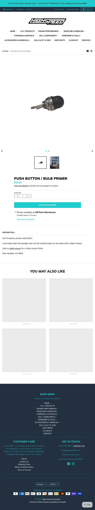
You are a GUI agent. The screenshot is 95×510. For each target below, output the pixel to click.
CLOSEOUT (47, 431)
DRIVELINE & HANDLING (47, 411)
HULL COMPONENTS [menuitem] (48, 36)
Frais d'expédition (21, 186)
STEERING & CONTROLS (47, 414)
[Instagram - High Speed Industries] (91, 51)
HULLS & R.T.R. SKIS (47, 425)
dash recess (15, 248)
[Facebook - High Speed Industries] (88, 51)
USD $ (28, 9)
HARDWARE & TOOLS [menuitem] (71, 36)
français (20, 9)
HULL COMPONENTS (46, 417)
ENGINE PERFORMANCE (47, 409)
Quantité (17, 193)
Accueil (5, 51)
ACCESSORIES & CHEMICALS (47, 422)
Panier (88, 9)
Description (8, 232)
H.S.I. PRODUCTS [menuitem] (27, 31)
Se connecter (59, 9)
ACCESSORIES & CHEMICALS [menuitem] (17, 40)
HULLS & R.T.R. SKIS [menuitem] (42, 40)
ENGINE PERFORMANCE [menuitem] (48, 31)
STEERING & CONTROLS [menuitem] (24, 36)
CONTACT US (78, 446)
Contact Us (24, 461)
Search (24, 459)
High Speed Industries (51, 499)
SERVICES (47, 433)
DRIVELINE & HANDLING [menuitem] (74, 31)
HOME (46, 403)
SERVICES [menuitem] (86, 40)
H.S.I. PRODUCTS (47, 406)
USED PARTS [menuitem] (59, 40)
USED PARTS (47, 428)
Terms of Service (24, 470)
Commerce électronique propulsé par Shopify (47, 502)
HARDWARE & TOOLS (46, 420)
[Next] (92, 151)
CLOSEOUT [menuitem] (73, 40)
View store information (26, 219)
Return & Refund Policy (24, 467)
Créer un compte (73, 9)
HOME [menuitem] (12, 31)
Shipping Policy (24, 464)
